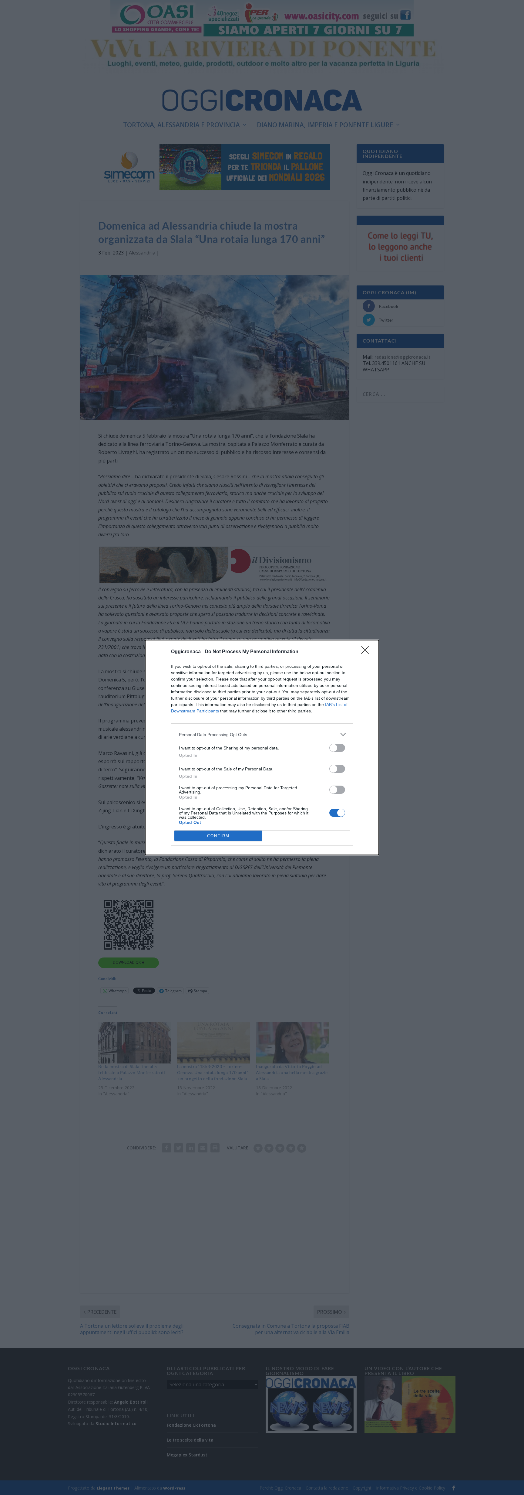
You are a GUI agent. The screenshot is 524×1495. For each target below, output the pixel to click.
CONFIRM (218, 836)
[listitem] (262, 734)
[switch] (337, 748)
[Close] (367, 652)
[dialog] (262, 747)
